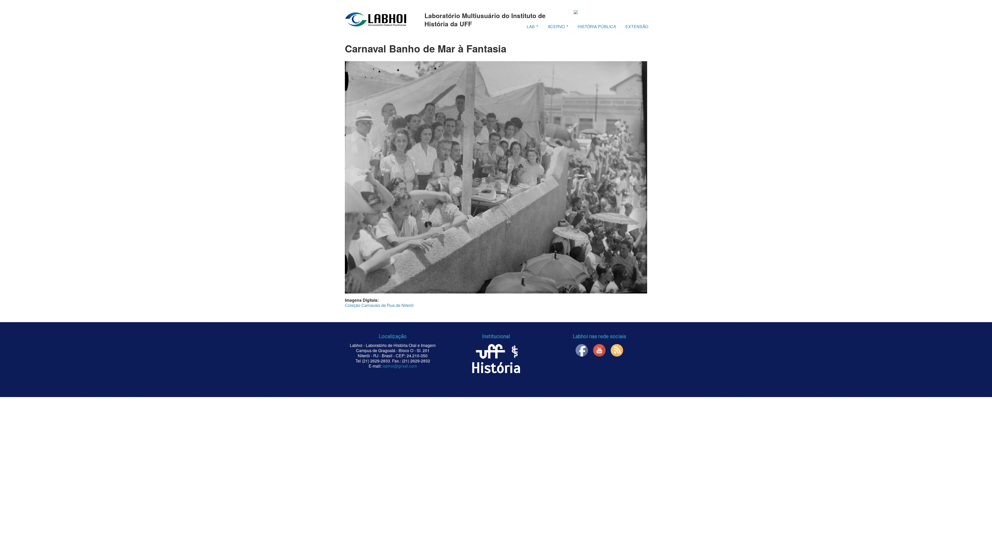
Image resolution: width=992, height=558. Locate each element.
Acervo (557, 26)
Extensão (636, 26)
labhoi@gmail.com (400, 366)
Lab (531, 26)
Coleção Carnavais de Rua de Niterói (379, 305)
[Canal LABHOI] (599, 350)
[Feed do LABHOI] (617, 350)
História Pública (597, 26)
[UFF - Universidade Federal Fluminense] (490, 350)
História (496, 368)
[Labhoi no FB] (582, 350)
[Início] (375, 19)
